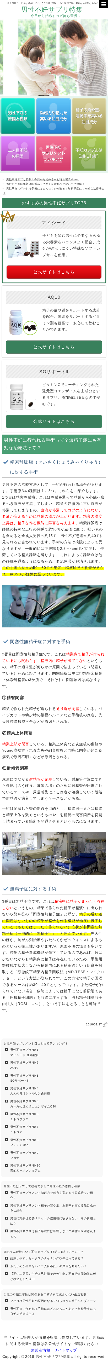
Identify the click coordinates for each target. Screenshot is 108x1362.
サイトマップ (65, 1350)
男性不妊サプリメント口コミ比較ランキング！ (36, 1043)
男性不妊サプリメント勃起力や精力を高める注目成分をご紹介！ (51, 1195)
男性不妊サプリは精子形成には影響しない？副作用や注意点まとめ (53, 1234)
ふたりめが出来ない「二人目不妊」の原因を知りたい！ (48, 1266)
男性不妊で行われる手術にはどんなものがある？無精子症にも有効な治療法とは (53, 1311)
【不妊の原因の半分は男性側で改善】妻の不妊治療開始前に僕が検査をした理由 (53, 1276)
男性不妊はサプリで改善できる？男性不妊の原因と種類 (42, 1186)
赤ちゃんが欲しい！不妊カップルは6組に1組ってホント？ (44, 1251)
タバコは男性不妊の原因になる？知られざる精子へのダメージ (53, 1300)
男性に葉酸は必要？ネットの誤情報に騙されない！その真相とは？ (53, 1221)
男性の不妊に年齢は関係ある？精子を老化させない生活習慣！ (47, 1294)
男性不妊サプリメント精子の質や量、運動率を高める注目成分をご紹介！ (53, 1208)
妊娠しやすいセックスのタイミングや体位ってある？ (47, 1258)
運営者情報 (40, 1350)
